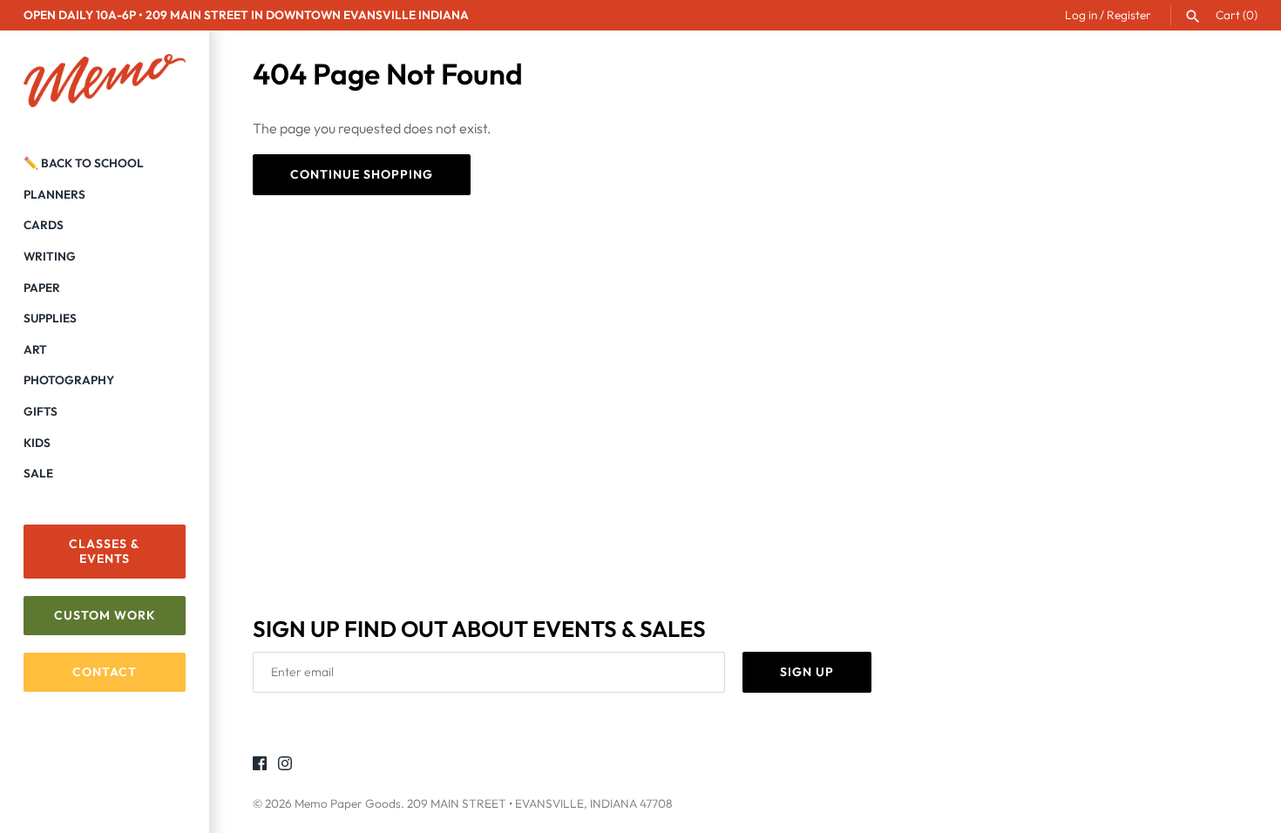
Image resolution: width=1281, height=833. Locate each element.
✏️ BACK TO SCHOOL (84, 163)
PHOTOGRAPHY (69, 380)
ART (35, 349)
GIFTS (41, 411)
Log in (1081, 15)
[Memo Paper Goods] (104, 81)
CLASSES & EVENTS (104, 551)
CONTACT (104, 672)
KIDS (37, 442)
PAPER (42, 287)
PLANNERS (54, 194)
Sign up (807, 672)
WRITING (50, 256)
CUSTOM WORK (105, 615)
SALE (38, 473)
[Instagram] (285, 766)
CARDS (44, 225)
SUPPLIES (50, 318)
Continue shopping (361, 174)
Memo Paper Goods (348, 803)
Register (1129, 15)
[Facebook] (260, 766)
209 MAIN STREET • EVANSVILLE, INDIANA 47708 (540, 803)
